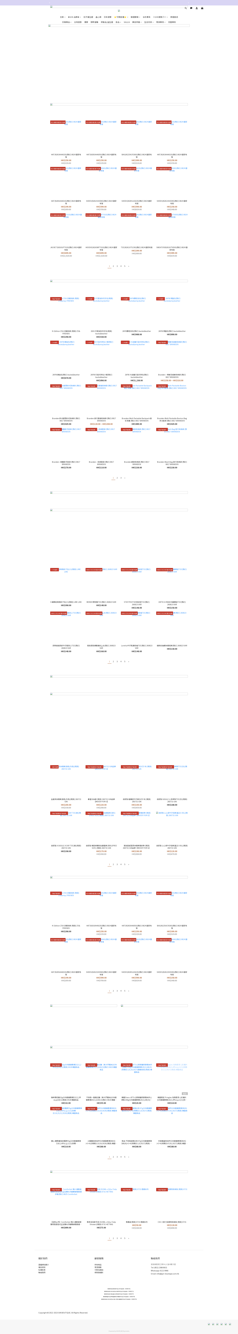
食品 (117, 22)
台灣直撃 (78, 22)
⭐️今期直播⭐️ (120, 17)
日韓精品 (66, 22)
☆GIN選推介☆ (159, 17)
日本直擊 (108, 17)
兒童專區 (172, 22)
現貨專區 (160, 22)
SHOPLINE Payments (122, 1331)
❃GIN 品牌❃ (73, 17)
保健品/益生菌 (107, 22)
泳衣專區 (146, 17)
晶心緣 (98, 17)
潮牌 (86, 22)
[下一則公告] (188, 3)
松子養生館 (88, 17)
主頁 (62, 17)
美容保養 (136, 22)
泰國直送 (174, 17)
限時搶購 (94, 22)
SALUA (127, 22)
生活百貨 (148, 22)
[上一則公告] (49, 3)
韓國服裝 (134, 17)
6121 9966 (164, 1270)
